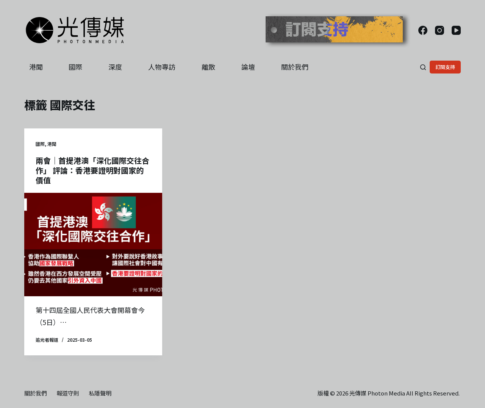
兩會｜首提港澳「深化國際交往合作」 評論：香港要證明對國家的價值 (92, 170)
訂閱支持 (445, 66)
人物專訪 (161, 67)
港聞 (36, 67)
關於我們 (294, 67)
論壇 (248, 67)
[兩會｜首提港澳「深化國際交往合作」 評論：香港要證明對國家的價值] (93, 244)
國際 (75, 67)
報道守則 (67, 393)
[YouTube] (456, 30)
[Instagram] (439, 30)
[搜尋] (423, 67)
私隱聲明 (100, 393)
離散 (208, 67)
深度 (115, 67)
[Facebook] (422, 30)
